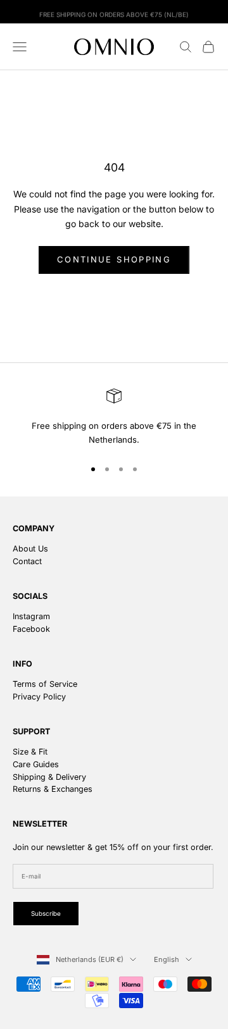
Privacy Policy (39, 696)
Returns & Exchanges (52, 789)
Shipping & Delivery (49, 777)
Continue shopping (114, 259)
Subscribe (46, 913)
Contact (27, 561)
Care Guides (36, 764)
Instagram (31, 616)
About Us (30, 548)
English (166, 959)
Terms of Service (45, 684)
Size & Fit (30, 751)
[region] (114, 417)
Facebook (31, 629)
